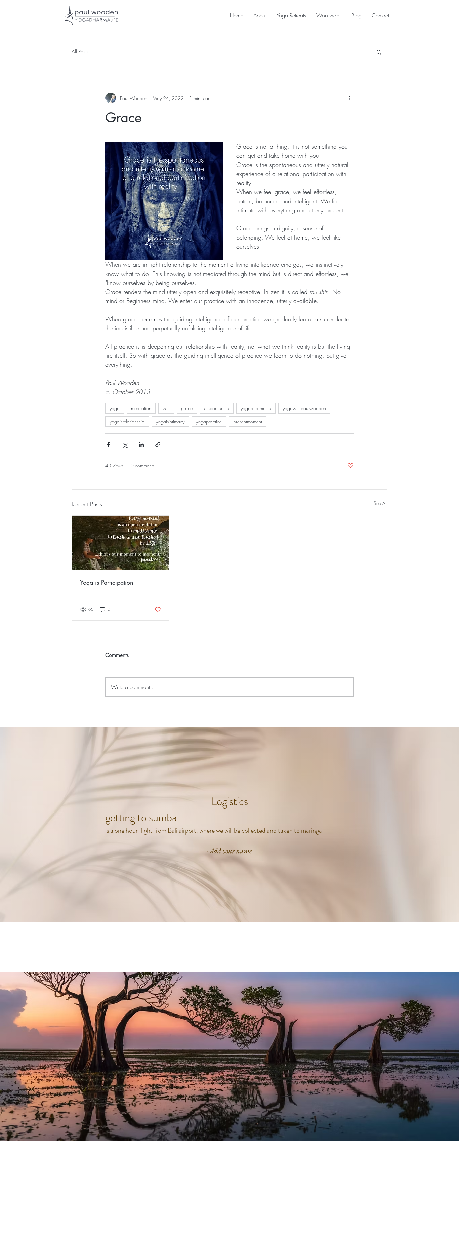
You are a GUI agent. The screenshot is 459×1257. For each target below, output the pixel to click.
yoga (115, 408)
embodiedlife (216, 408)
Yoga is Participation (106, 582)
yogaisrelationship (127, 421)
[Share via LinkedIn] (141, 444)
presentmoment (247, 421)
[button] (379, 52)
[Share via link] (158, 444)
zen (166, 408)
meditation (141, 408)
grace (187, 408)
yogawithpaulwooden (304, 408)
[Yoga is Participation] (120, 543)
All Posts (80, 51)
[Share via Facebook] (108, 444)
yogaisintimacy (170, 421)
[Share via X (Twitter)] (125, 444)
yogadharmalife (256, 408)
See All (380, 503)
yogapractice (209, 421)
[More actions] (350, 98)
